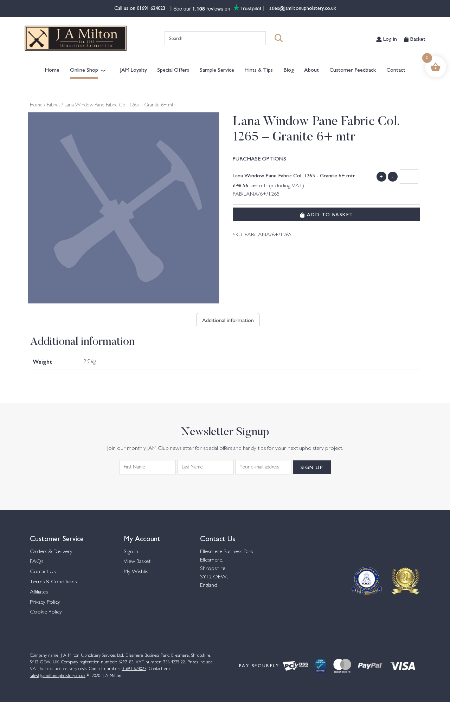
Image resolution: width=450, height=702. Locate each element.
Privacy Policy (45, 602)
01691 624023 (152, 7)
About (311, 69)
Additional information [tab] (228, 319)
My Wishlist (137, 572)
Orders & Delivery (51, 552)
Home (52, 69)
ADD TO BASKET (329, 214)
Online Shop (84, 69)
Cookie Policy (46, 612)
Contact (395, 69)
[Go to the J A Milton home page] (76, 38)
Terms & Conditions (53, 582)
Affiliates (39, 592)
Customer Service (57, 538)
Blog (288, 69)
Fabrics (53, 105)
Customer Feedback (352, 69)
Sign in (131, 552)
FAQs (36, 561)
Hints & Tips (258, 69)
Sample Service (217, 69)
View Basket (137, 561)
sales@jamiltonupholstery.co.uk (302, 7)
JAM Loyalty (133, 69)
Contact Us (43, 572)
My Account (142, 538)
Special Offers (173, 69)
